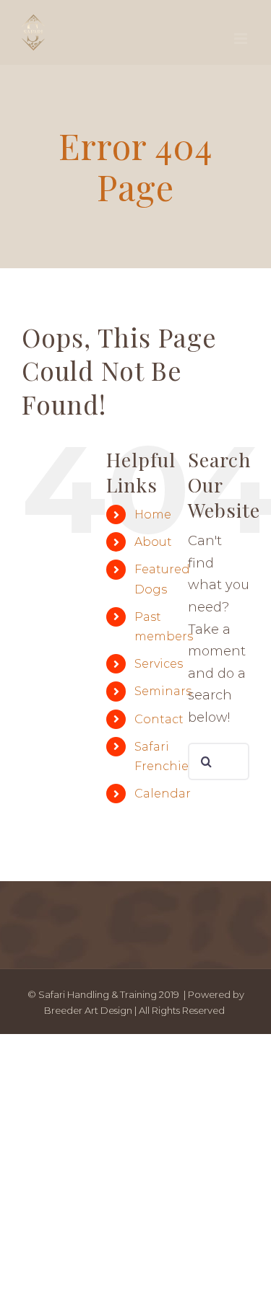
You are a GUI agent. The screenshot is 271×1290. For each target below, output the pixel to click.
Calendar (162, 793)
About (153, 542)
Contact (159, 719)
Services (158, 664)
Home (152, 514)
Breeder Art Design (88, 1010)
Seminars (163, 691)
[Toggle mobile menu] (241, 38)
